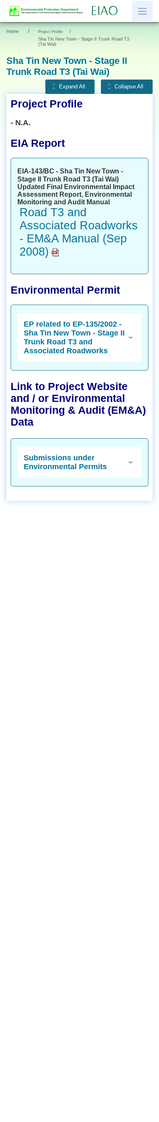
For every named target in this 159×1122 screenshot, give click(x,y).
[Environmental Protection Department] (48, 11)
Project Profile (50, 32)
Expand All (72, 87)
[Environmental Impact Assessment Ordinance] (107, 11)
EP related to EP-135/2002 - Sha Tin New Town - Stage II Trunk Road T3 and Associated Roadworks (74, 337)
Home (12, 31)
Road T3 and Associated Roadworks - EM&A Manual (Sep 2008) (79, 232)
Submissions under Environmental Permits (65, 462)
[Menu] (142, 11)
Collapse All (128, 87)
